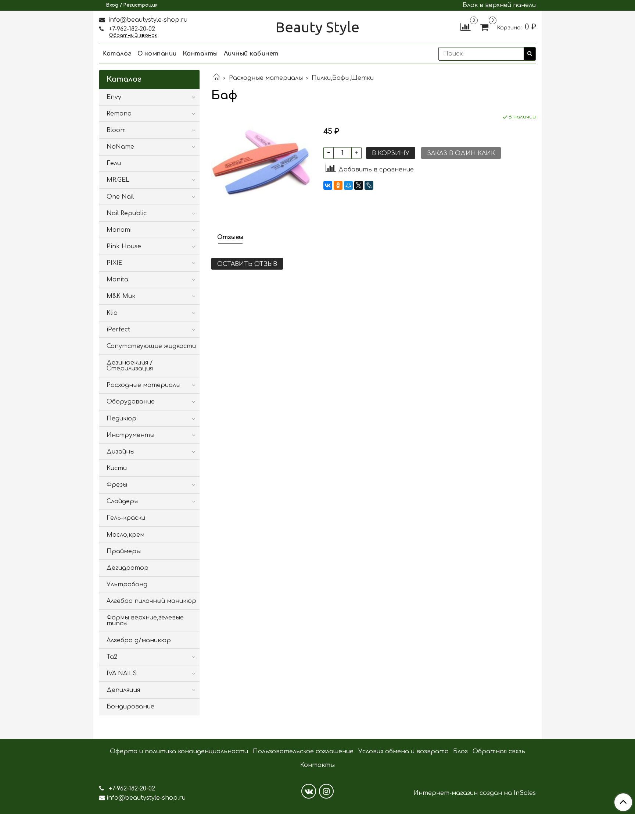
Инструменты (130, 435)
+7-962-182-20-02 (131, 29)
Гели (114, 163)
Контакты (200, 53)
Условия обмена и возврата (403, 751)
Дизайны (120, 451)
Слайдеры (123, 501)
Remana (119, 113)
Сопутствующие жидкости (151, 346)
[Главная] (216, 78)
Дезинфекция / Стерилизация (130, 365)
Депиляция (123, 690)
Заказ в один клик (461, 153)
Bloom (116, 130)
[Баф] (261, 163)
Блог (460, 751)
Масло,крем (125, 535)
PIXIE (114, 263)
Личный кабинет (251, 53)
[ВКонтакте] (327, 185)
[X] (358, 185)
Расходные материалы (266, 78)
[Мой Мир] (348, 185)
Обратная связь (499, 751)
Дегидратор (127, 568)
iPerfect (118, 329)
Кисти (117, 468)
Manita (117, 279)
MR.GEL (118, 180)
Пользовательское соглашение (303, 751)
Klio (112, 313)
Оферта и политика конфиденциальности (179, 751)
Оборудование (131, 401)
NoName (120, 146)
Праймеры (124, 551)
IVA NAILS (122, 673)
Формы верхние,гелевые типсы (145, 620)
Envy (114, 97)
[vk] (308, 791)
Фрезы (117, 484)
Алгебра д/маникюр (139, 640)
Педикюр (121, 418)
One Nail (120, 196)
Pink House (124, 246)
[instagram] (326, 791)
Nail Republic (127, 213)
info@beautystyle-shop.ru (147, 20)
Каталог (117, 53)
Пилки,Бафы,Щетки (343, 78)
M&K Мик (121, 296)
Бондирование (130, 706)
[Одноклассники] (338, 185)
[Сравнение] (465, 27)
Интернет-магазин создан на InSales (474, 793)
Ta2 (112, 657)
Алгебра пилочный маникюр (151, 601)
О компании (157, 53)
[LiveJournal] (369, 185)
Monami (119, 230)
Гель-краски (126, 518)
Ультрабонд (127, 584)
